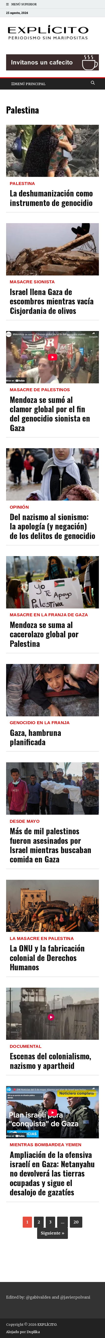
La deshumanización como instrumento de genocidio (51, 197)
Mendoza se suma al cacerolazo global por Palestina (44, 634)
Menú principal (29, 84)
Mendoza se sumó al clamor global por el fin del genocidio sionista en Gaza (50, 413)
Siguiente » (52, 1233)
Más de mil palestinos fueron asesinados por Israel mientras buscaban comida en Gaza (50, 845)
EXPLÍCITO (46, 1324)
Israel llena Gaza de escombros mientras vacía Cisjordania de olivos (52, 301)
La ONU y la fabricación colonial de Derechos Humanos (47, 957)
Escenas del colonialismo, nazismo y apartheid (50, 1060)
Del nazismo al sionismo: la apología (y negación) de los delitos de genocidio (52, 526)
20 (76, 1222)
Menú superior (24, 4)
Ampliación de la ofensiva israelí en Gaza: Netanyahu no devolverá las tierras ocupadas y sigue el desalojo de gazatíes (52, 1173)
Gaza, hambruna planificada (35, 737)
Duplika (33, 1332)
